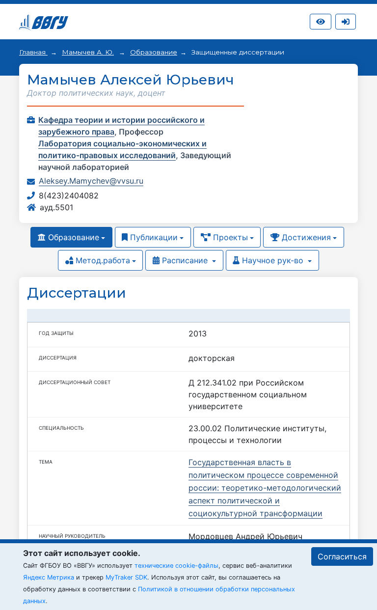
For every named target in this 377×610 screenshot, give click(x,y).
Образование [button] (72, 237)
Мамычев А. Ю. (88, 52)
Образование (153, 52)
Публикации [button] (153, 237)
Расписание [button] (185, 260)
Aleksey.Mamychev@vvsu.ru (91, 181)
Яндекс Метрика (48, 577)
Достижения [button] (305, 237)
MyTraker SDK (126, 577)
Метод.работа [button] (101, 260)
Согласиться (342, 556)
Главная (33, 52)
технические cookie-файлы (176, 565)
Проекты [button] (229, 237)
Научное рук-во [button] (273, 260)
